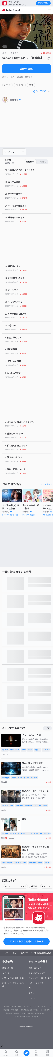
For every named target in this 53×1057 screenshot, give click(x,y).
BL (30, 988)
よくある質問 (45, 1010)
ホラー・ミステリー (37, 983)
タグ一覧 (5, 973)
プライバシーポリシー (22, 1016)
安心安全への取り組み (11, 1010)
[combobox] (14, 151)
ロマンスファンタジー (38, 973)
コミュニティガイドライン (40, 1006)
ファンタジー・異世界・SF (39, 978)
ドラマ (31, 993)
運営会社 (35, 1016)
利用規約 (6, 1006)
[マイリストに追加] (49, 59)
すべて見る (45, 484)
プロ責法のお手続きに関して (37, 1013)
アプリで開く (43, 3)
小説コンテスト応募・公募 (13, 978)
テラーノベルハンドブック (20, 1006)
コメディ (32, 998)
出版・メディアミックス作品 (13, 984)
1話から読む (26, 69)
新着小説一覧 (7, 968)
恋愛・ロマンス (35, 968)
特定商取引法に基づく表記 (29, 1010)
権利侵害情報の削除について (15, 1013)
